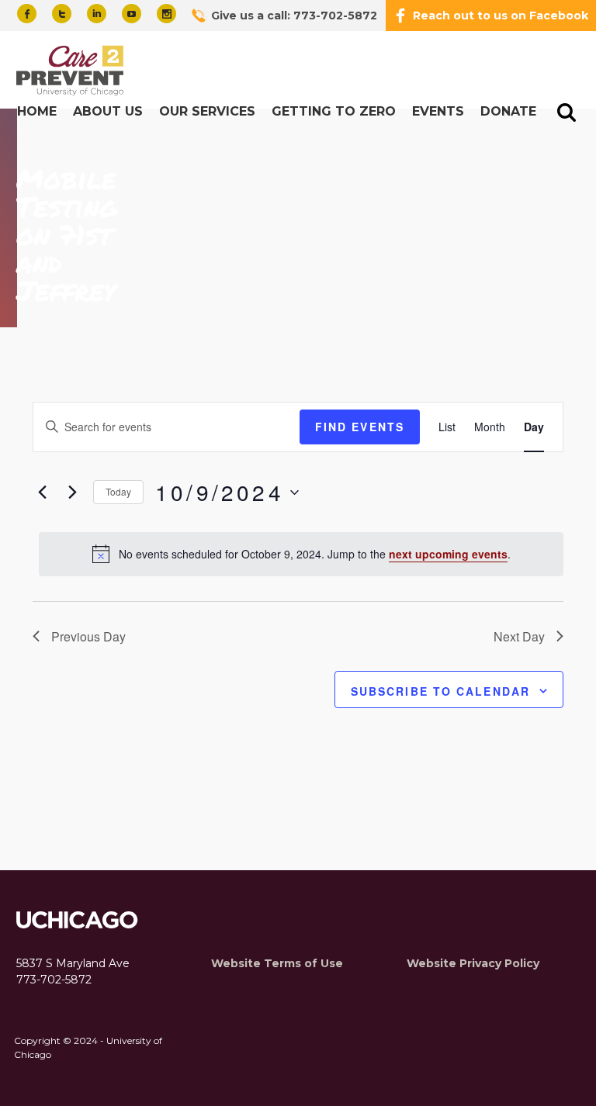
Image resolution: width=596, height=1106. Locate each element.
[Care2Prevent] (72, 72)
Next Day (519, 636)
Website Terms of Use (277, 963)
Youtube (131, 13)
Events (438, 111)
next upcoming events (448, 554)
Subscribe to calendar (440, 691)
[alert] (301, 553)
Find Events (359, 426)
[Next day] (72, 492)
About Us (108, 111)
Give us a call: (294, 15)
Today (118, 491)
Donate (508, 111)
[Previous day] (42, 492)
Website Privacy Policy (473, 963)
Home (37, 111)
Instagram (166, 13)
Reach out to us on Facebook (500, 15)
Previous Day (88, 636)
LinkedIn (96, 13)
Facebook (26, 13)
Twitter (61, 13)
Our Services (207, 111)
